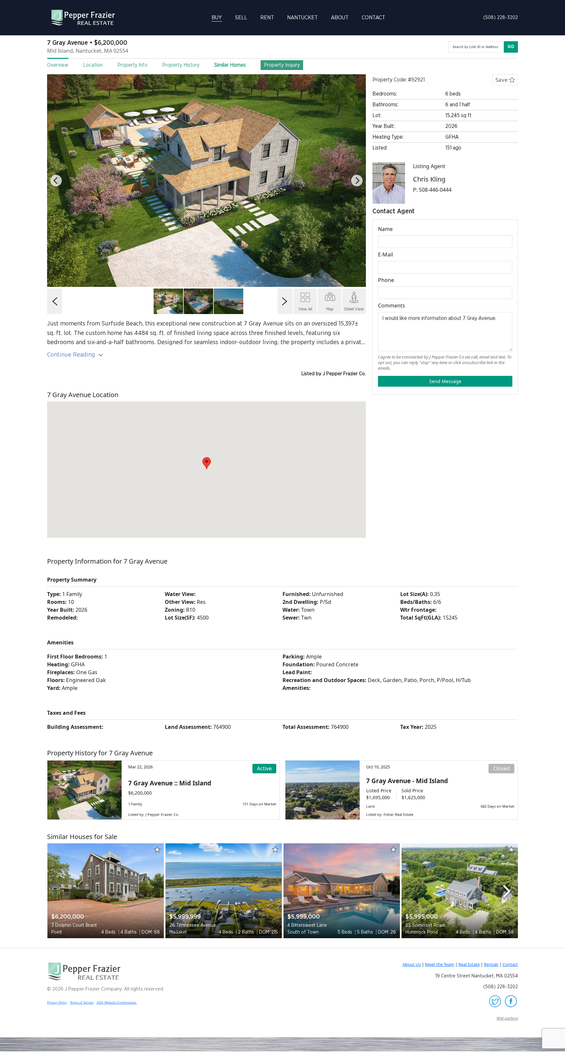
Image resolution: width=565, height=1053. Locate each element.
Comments (391, 305)
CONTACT (373, 17)
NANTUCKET (302, 17)
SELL (241, 17)
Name (385, 229)
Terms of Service (82, 1002)
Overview (57, 65)
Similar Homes (230, 65)
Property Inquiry (282, 65)
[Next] (357, 180)
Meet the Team (439, 964)
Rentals (491, 964)
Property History (180, 65)
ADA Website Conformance (116, 1002)
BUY (217, 17)
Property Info (132, 65)
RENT (267, 17)
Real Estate (469, 964)
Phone (386, 280)
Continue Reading (72, 355)
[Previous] (56, 180)
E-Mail (385, 254)
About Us (411, 964)
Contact (510, 964)
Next (510, 891)
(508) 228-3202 (500, 17)
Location (93, 65)
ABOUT (340, 17)
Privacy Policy (57, 1002)
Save (502, 79)
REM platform (507, 1018)
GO (510, 46)
